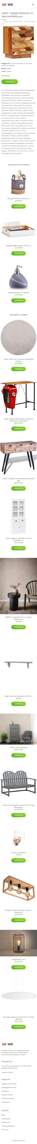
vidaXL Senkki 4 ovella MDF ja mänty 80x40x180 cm (19, 539)
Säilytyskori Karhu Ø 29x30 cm (18, 199)
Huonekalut (10, 66)
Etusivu (3, 19)
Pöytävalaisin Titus (18, 959)
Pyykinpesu (5, 1091)
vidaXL (3, 66)
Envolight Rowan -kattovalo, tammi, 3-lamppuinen (18, 911)
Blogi (3, 1115)
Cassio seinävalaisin (18, 853)
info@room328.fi (7, 1072)
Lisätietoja (10, 82)
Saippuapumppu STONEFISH (18, 293)
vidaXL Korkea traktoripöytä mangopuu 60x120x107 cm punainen (18, 420)
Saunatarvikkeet (7, 1095)
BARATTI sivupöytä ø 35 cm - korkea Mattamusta (19, 618)
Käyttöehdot (5, 1122)
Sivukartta (4, 1130)
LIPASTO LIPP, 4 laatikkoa (18, 748)
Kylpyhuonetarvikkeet (8, 1084)
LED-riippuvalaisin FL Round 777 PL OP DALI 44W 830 (18, 1018)
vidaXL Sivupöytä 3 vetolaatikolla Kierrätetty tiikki (18, 480)
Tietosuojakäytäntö (8, 1126)
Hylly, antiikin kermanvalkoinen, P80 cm (19, 696)
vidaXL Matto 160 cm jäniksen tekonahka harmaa (18, 360)
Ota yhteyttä (5, 1119)
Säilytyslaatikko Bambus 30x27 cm (18, 246)
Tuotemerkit (28, 63)
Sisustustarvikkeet (16, 63)
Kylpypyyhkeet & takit (8, 1087)
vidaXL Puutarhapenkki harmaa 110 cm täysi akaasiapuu (19, 806)
